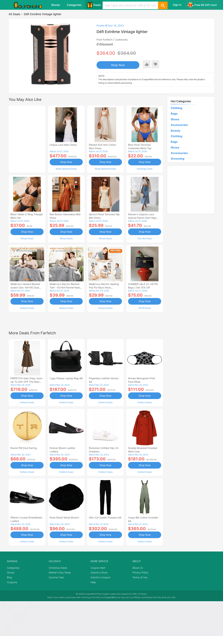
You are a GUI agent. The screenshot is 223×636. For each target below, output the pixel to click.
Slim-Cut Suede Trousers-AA (105, 517)
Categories (74, 5)
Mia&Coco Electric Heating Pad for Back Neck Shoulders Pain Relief (104, 287)
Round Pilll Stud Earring (23, 447)
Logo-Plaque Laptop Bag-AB (66, 378)
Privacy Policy (140, 572)
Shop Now (118, 65)
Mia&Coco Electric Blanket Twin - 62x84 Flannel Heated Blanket (66, 287)
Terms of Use (139, 577)
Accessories (179, 125)
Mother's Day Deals (60, 572)
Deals (97, 5)
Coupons (12, 582)
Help (93, 582)
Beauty (175, 130)
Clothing (176, 108)
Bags (174, 113)
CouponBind (110, 597)
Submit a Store (99, 572)
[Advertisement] (27, 138)
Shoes (175, 119)
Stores (55, 5)
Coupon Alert (98, 567)
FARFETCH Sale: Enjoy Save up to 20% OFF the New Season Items (26, 382)
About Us (137, 567)
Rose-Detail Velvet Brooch (64, 517)
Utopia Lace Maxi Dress (63, 144)
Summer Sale (56, 577)
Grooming (177, 158)
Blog (9, 577)
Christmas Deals (58, 567)
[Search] (163, 5)
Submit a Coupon (100, 577)
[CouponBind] (30, 5)
